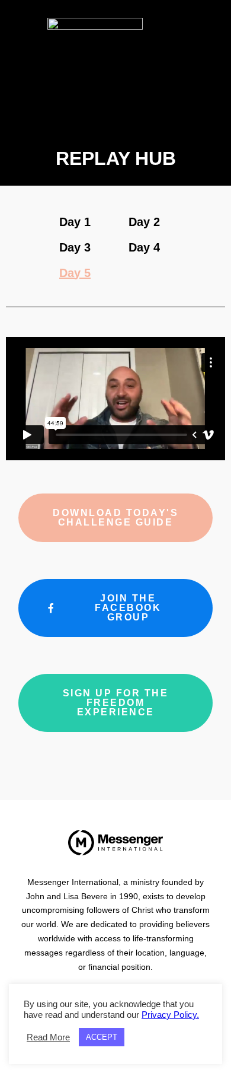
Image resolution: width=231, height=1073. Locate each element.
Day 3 (75, 247)
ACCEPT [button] (101, 1037)
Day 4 (144, 247)
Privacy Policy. (170, 1015)
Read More (48, 1037)
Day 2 (144, 221)
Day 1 (75, 221)
